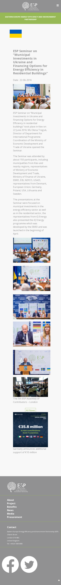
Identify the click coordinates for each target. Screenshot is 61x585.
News (10, 510)
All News (30, 410)
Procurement (14, 517)
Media (10, 513)
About (10, 500)
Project (11, 503)
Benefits (12, 506)
